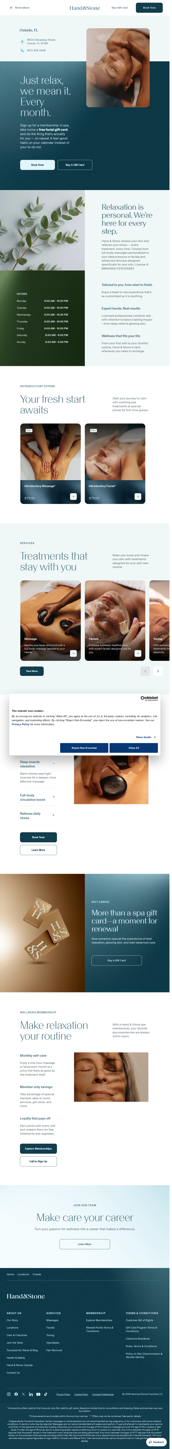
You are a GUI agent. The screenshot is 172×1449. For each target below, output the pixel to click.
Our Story (12, 1320)
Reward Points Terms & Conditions (99, 1329)
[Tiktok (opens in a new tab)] (46, 1394)
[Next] (158, 671)
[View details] (73, 496)
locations (23, 1274)
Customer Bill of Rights (139, 1320)
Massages (52, 1320)
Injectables (52, 1342)
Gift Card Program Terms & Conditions (141, 1329)
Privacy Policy (63, 1394)
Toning (50, 1335)
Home (10, 1274)
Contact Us (13, 1372)
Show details (143, 737)
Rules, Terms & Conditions (141, 1346)
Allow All (133, 747)
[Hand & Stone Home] (85, 8)
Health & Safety (16, 1357)
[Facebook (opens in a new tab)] (16, 1394)
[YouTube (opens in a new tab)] (38, 1394)
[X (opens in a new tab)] (24, 1394)
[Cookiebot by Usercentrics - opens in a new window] (143, 698)
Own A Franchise (17, 1335)
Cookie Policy (81, 1394)
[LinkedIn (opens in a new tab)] (31, 1394)
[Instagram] (9, 1394)
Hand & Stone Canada (20, 1365)
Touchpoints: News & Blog (22, 1350)
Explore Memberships (99, 1320)
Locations (12, 1327)
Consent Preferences (103, 1394)
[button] (38, 763)
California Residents (138, 1338)
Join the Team (15, 1342)
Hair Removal (54, 1350)
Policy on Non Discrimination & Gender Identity (144, 1355)
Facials (50, 1327)
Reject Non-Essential (84, 747)
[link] (50, 464)
